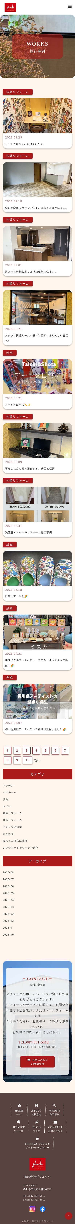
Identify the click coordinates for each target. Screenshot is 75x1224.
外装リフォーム (12, 820)
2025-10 (8, 934)
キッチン (8, 785)
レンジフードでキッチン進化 (21, 847)
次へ (37, 760)
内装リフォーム (12, 813)
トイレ (7, 806)
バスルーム (10, 792)
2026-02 (8, 914)
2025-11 (8, 927)
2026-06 (8, 886)
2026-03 (8, 907)
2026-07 (8, 879)
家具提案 (8, 833)
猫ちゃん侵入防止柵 (15, 840)
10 (27, 760)
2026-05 (8, 893)
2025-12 (8, 920)
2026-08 (8, 872)
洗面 (5, 799)
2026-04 (8, 900)
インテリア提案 (12, 827)
